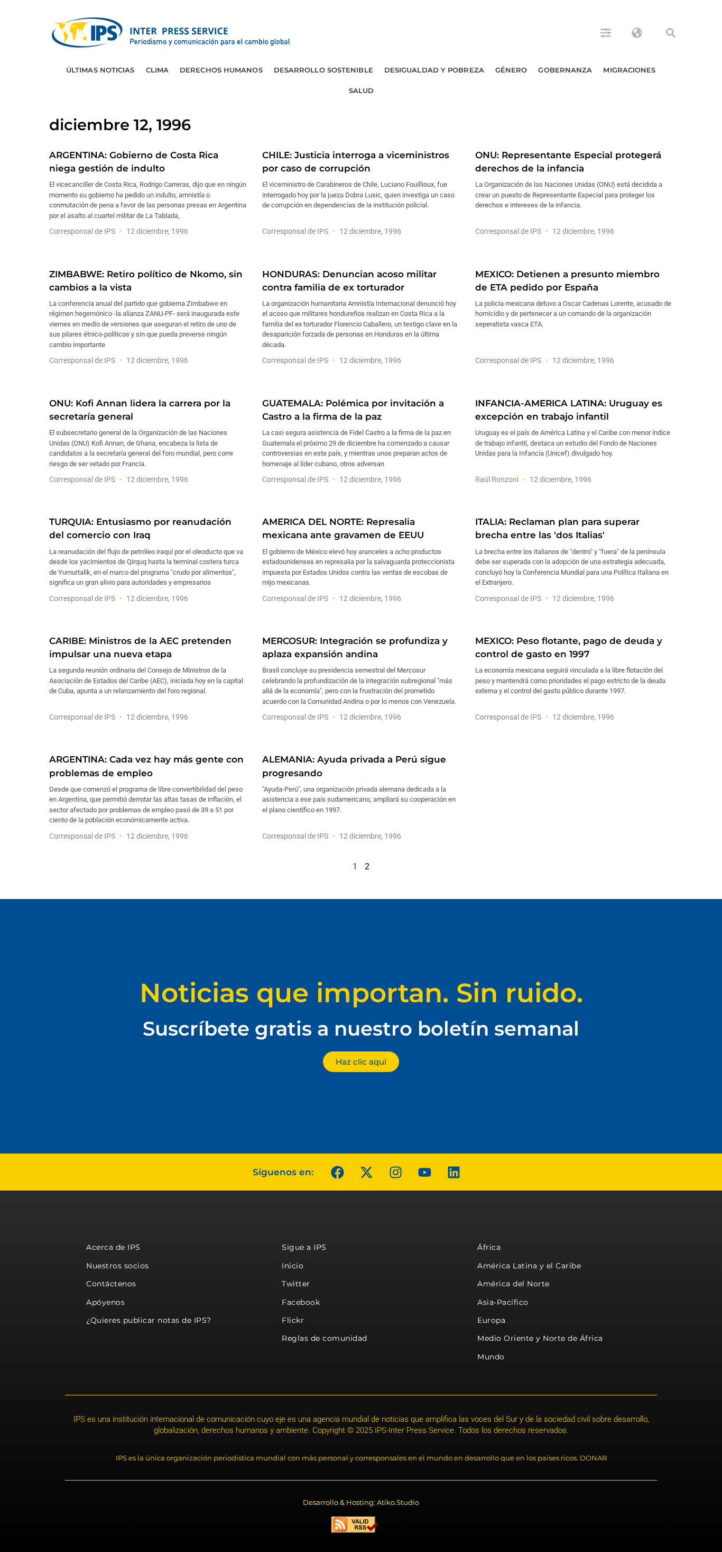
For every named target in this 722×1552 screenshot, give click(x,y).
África (489, 1247)
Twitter (296, 1283)
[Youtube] (424, 1172)
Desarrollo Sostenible (323, 70)
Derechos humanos (221, 70)
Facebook (301, 1302)
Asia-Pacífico (503, 1302)
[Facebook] (337, 1172)
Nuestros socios (117, 1265)
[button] (671, 33)
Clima (157, 70)
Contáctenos (111, 1283)
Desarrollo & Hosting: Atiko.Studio (361, 1502)
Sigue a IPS (304, 1247)
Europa (491, 1320)
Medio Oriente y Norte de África (540, 1338)
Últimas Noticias (100, 70)
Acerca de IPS (113, 1247)
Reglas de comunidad (324, 1338)
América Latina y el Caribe (529, 1265)
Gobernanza (565, 70)
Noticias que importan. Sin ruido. (361, 993)
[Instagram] (395, 1172)
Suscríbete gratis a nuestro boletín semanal (361, 1028)
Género (511, 70)
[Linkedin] (453, 1172)
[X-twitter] (366, 1172)
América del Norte (513, 1283)
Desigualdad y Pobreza (434, 70)
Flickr (293, 1320)
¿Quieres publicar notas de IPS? (148, 1320)
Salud (361, 90)
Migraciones (629, 70)
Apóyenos (105, 1302)
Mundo (491, 1357)
